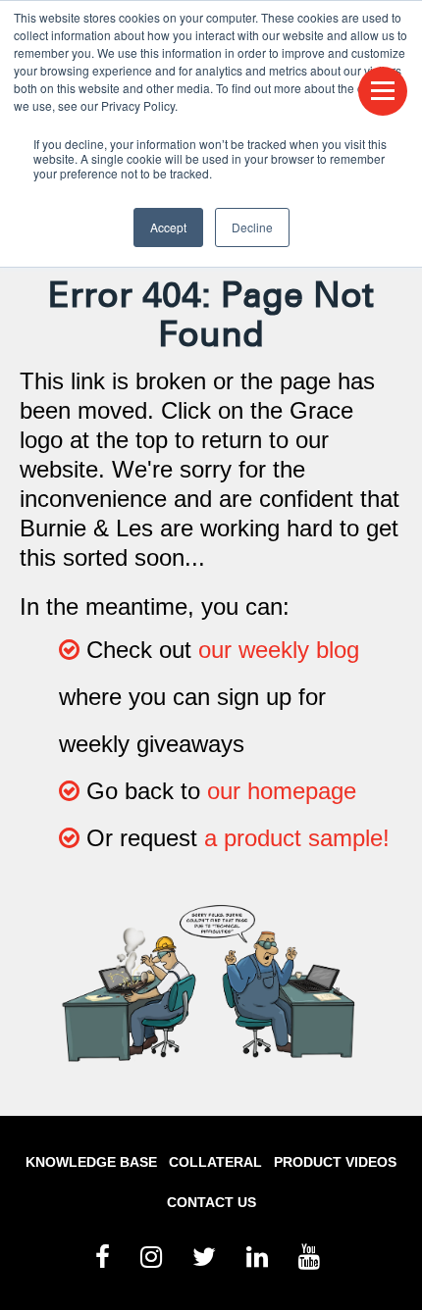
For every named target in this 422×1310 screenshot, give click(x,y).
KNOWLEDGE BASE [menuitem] (91, 1162)
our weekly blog (278, 649)
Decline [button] (252, 227)
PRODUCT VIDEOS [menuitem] (335, 1162)
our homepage (281, 791)
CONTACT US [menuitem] (211, 1202)
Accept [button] (168, 227)
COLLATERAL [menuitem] (215, 1162)
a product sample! (297, 838)
